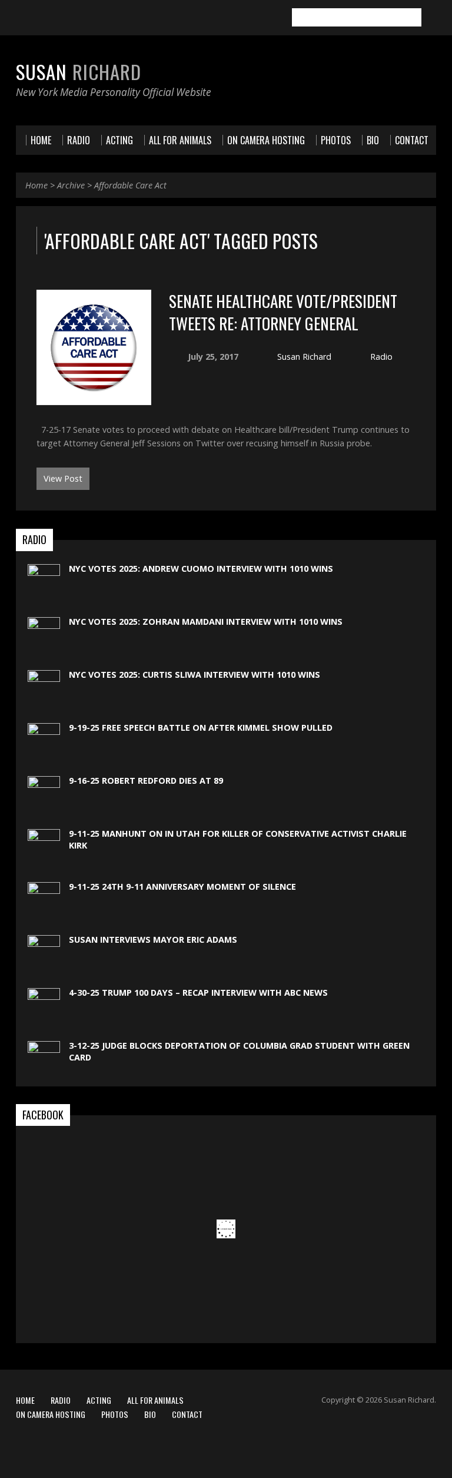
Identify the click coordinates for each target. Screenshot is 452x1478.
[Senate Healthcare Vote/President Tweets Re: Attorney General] (93, 397)
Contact (187, 1414)
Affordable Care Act (130, 185)
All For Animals (155, 1400)
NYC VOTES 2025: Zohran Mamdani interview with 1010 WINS (206, 621)
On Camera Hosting (50, 1414)
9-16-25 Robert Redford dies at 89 (146, 780)
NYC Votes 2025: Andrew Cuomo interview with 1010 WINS (201, 568)
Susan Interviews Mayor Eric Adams (153, 939)
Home (36, 185)
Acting (99, 1400)
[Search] (431, 18)
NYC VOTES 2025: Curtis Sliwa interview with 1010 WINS (194, 674)
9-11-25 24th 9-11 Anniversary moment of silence (182, 886)
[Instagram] (70, 18)
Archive (71, 185)
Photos (114, 1414)
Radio (381, 356)
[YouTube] (54, 18)
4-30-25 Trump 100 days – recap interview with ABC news (198, 992)
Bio (150, 1414)
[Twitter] (37, 18)
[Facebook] (21, 18)
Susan (78, 71)
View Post (63, 478)
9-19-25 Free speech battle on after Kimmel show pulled (201, 727)
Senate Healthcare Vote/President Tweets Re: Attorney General (283, 312)
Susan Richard (304, 356)
